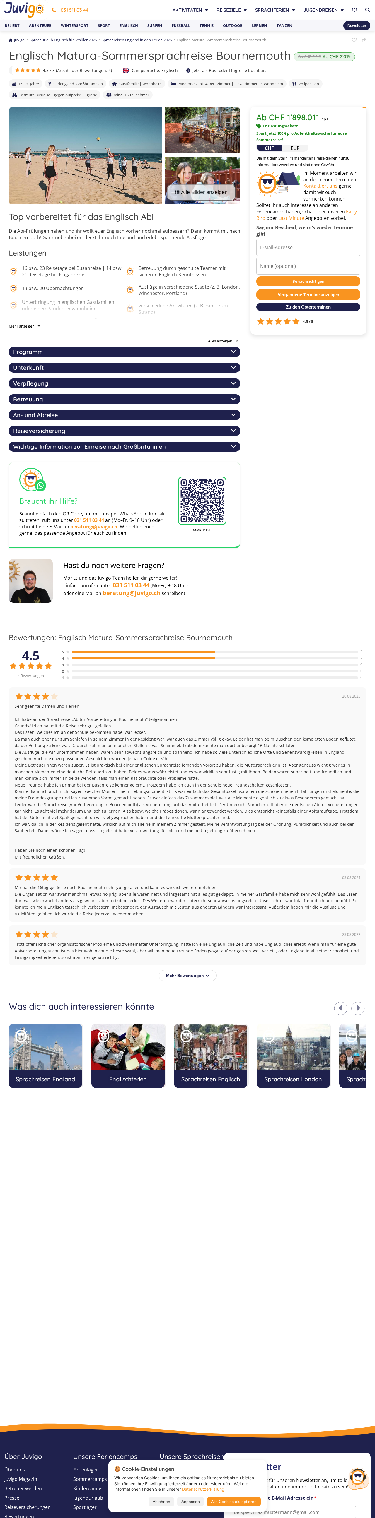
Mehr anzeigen (22, 326)
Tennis (207, 25)
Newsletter (356, 25)
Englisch (129, 25)
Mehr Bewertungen (185, 975)
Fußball (181, 25)
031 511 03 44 (74, 10)
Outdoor (233, 25)
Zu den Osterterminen (308, 306)
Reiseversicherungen (27, 1507)
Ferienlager (85, 1469)
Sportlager (85, 1507)
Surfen (154, 25)
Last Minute (291, 218)
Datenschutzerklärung (203, 1489)
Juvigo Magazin (20, 1479)
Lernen (259, 25)
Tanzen (284, 25)
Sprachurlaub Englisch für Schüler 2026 (63, 39)
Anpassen (190, 1501)
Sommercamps (90, 1479)
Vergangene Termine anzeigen (308, 294)
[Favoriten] (355, 10)
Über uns (14, 1469)
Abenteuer (40, 25)
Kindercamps (88, 1488)
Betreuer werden (23, 1488)
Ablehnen (161, 1501)
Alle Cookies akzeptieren (234, 1501)
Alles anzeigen (220, 341)
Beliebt (12, 25)
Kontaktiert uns (320, 186)
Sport (104, 25)
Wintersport (74, 25)
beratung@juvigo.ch (93, 526)
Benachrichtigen (308, 281)
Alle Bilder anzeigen (204, 192)
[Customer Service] (358, 1478)
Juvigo (19, 39)
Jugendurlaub (88, 1498)
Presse (11, 1498)
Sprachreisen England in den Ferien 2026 (137, 39)
